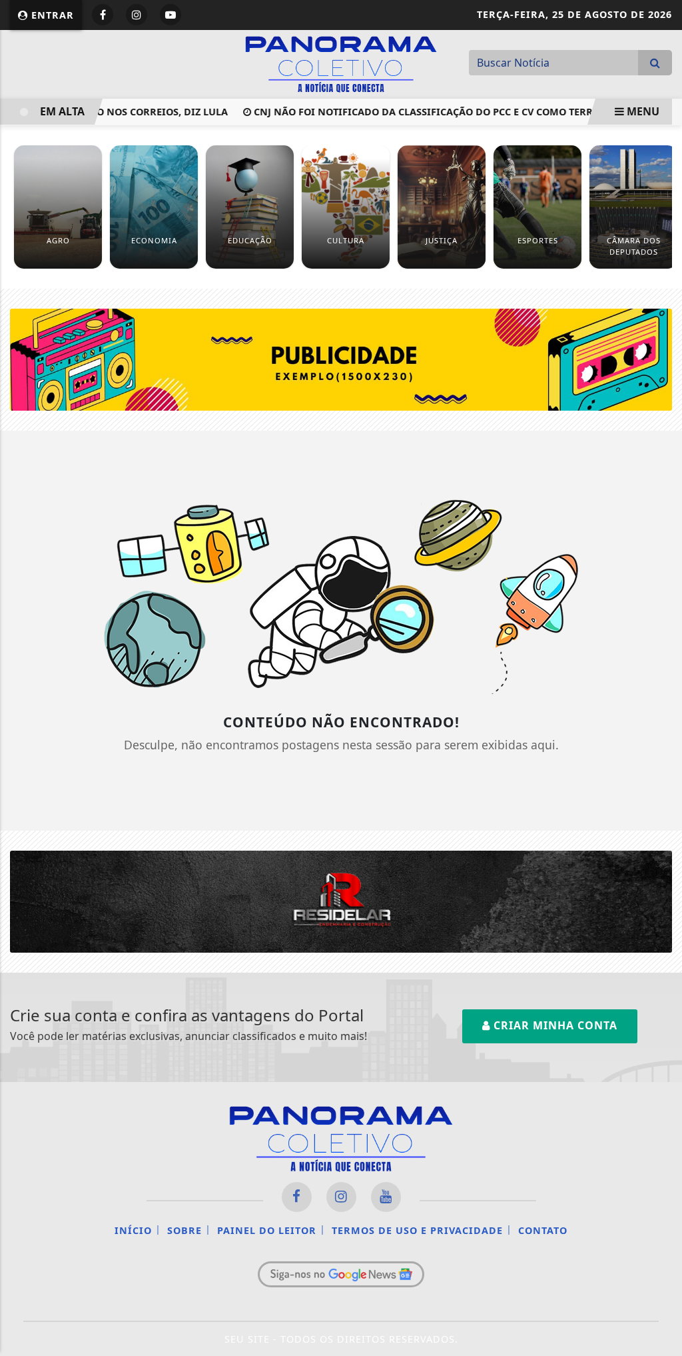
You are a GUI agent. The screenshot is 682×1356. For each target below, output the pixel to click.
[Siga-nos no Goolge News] (341, 1274)
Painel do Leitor (266, 1230)
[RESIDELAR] (341, 900)
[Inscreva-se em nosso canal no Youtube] (386, 1197)
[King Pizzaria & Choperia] (341, 358)
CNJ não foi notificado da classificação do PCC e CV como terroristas (428, 111)
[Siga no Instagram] (136, 14)
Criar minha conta (553, 1025)
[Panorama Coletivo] (341, 62)
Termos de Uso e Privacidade (417, 1230)
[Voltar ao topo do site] (661, 813)
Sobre (184, 1230)
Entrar (51, 15)
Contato (542, 1230)
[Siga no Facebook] (102, 14)
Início (133, 1230)
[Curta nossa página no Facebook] (297, 1197)
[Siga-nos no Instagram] (341, 1197)
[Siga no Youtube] (170, 14)
